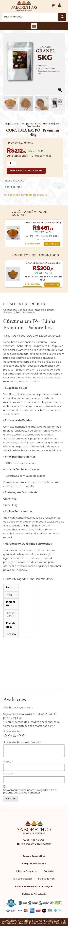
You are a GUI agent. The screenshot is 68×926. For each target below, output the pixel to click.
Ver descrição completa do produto (25, 195)
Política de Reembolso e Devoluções (34, 887)
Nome (8, 762)
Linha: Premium (44, 123)
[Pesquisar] (62, 17)
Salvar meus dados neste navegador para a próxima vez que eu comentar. (29, 791)
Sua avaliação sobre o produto (22, 742)
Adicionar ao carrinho (26, 170)
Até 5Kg (11, 634)
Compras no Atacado (34, 864)
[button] (34, 26)
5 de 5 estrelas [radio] (24, 736)
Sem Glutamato (25, 312)
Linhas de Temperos (26, 871)
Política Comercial (22, 879)
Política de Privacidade (34, 894)
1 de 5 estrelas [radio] (5, 736)
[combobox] (29, 17)
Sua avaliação (12, 731)
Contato (48, 871)
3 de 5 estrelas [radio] (15, 736)
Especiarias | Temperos (19, 123)
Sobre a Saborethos (34, 856)
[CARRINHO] (53, 5)
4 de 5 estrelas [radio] (19, 736)
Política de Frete (46, 879)
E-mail (8, 774)
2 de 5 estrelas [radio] (10, 736)
